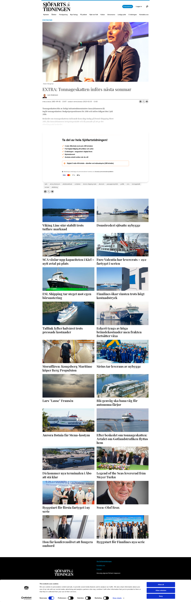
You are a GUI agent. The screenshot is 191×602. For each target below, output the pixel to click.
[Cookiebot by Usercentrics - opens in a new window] (26, 598)
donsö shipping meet (89, 192)
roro (128, 192)
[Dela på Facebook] (140, 101)
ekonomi (101, 192)
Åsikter (54, 14)
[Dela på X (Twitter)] (143, 101)
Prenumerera (127, 6)
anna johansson (55, 192)
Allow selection (161, 590)
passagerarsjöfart (112, 192)
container (78, 192)
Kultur (103, 14)
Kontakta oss (144, 14)
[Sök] (147, 6)
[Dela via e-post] (146, 101)
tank (46, 192)
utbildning (55, 196)
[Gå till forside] (82, 6)
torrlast (47, 196)
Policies (99, 578)
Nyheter (46, 14)
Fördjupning (63, 14)
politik (122, 192)
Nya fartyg (74, 14)
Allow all (161, 584)
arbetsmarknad (67, 192)
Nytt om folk (94, 14)
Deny (161, 596)
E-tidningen (133, 14)
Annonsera (111, 14)
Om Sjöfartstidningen (104, 570)
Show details (117, 598)
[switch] (71, 598)
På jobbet (83, 14)
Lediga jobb (122, 14)
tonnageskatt (136, 192)
